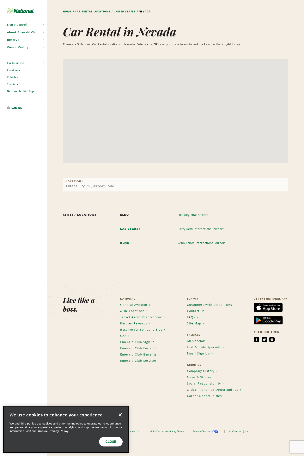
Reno (124, 243)
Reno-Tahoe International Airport (201, 243)
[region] (66, 429)
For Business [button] (15, 63)
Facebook (257, 339)
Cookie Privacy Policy (53, 431)
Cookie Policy (127, 431)
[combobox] (175, 184)
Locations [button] (13, 70)
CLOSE (110, 441)
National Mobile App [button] (20, 91)
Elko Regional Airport (192, 215)
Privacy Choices (202, 431)
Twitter (264, 339)
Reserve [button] (13, 40)
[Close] (120, 414)
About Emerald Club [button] (22, 32)
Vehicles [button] (12, 77)
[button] (23, 25)
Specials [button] (12, 84)
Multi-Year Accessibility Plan (166, 431)
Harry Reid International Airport (200, 229)
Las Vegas (129, 229)
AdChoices (235, 431)
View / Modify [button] (17, 47)
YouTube (272, 339)
